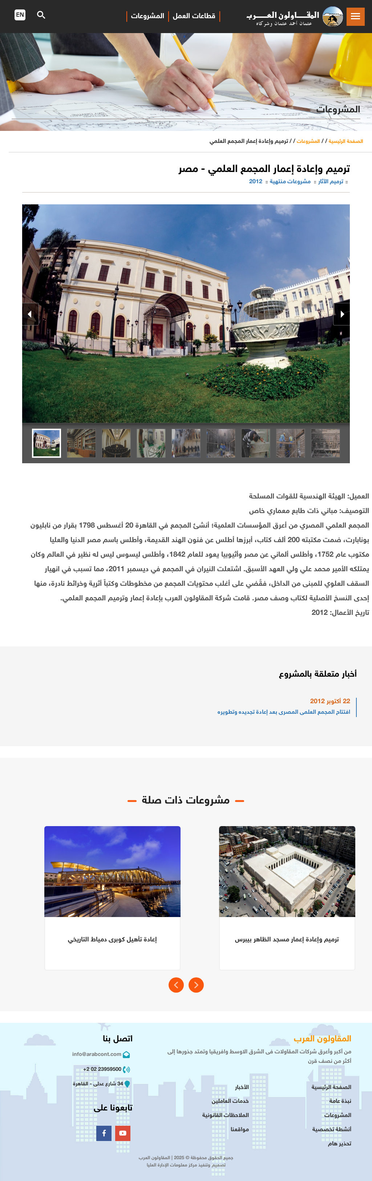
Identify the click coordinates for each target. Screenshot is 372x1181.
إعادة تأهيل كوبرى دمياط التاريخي (112, 940)
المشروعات (308, 142)
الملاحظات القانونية (225, 1115)
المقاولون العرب (322, 1039)
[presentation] (176, 985)
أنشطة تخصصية (331, 1129)
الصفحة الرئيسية (346, 142)
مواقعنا (240, 1129)
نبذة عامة (340, 1101)
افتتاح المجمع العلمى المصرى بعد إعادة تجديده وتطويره (284, 712)
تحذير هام (339, 1144)
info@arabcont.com (96, 1055)
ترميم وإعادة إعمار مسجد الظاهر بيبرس (287, 940)
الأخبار (242, 1087)
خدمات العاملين (230, 1101)
